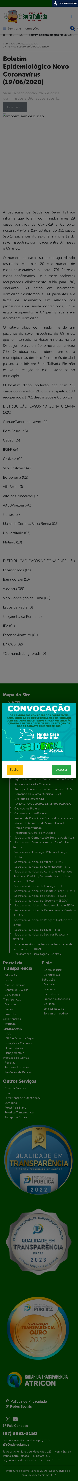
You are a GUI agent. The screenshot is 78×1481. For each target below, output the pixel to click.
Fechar (15, 770)
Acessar (61, 770)
